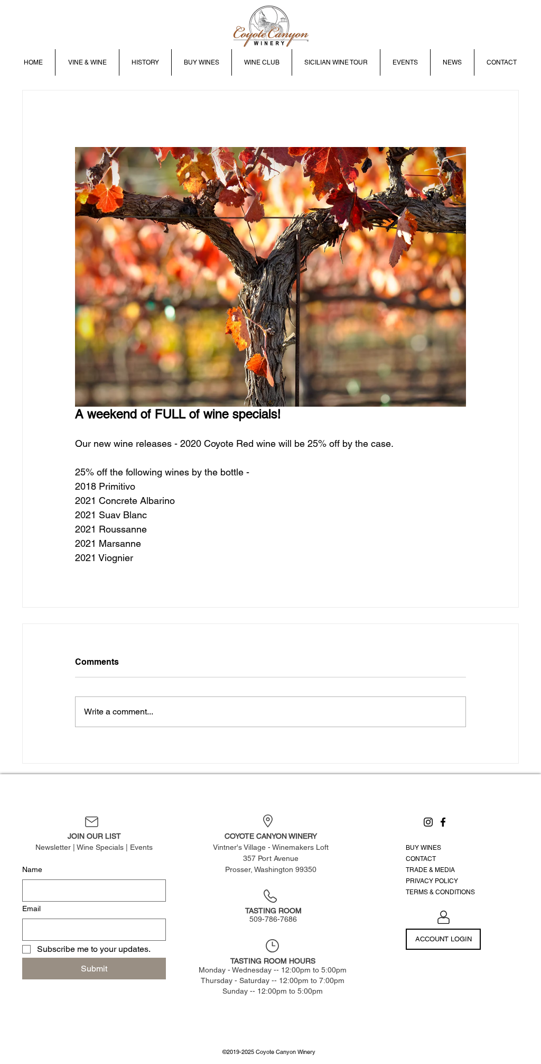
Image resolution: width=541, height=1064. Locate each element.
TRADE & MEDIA (430, 870)
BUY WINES (423, 847)
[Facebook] (443, 822)
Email (31, 908)
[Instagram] (428, 822)
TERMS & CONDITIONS (440, 892)
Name (32, 869)
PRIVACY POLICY (432, 881)
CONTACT (421, 859)
